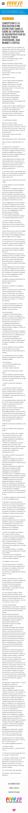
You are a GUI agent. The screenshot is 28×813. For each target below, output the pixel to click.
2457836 (16, 60)
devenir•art (14, 11)
